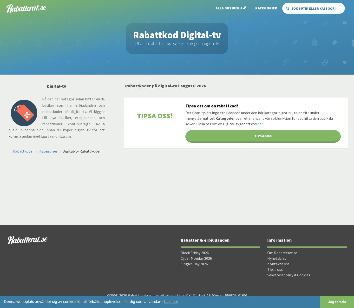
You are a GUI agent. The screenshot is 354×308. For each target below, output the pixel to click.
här (260, 123)
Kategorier (266, 8)
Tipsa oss (275, 269)
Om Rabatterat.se (282, 252)
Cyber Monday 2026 (196, 258)
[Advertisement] (236, 186)
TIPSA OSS (263, 135)
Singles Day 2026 (194, 263)
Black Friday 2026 (195, 252)
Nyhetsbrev (276, 258)
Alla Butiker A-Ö (231, 8)
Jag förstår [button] (337, 302)
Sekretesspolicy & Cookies (288, 275)
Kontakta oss (278, 263)
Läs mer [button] (171, 302)
